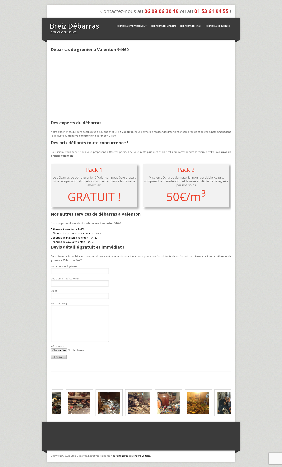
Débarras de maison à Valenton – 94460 (74, 237)
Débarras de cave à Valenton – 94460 (72, 242)
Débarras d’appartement (132, 26)
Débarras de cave (190, 26)
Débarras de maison (163, 26)
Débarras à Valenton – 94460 (67, 229)
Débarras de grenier (218, 26)
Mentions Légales (140, 455)
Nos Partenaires (119, 455)
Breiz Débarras (74, 26)
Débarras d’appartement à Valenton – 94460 (76, 233)
